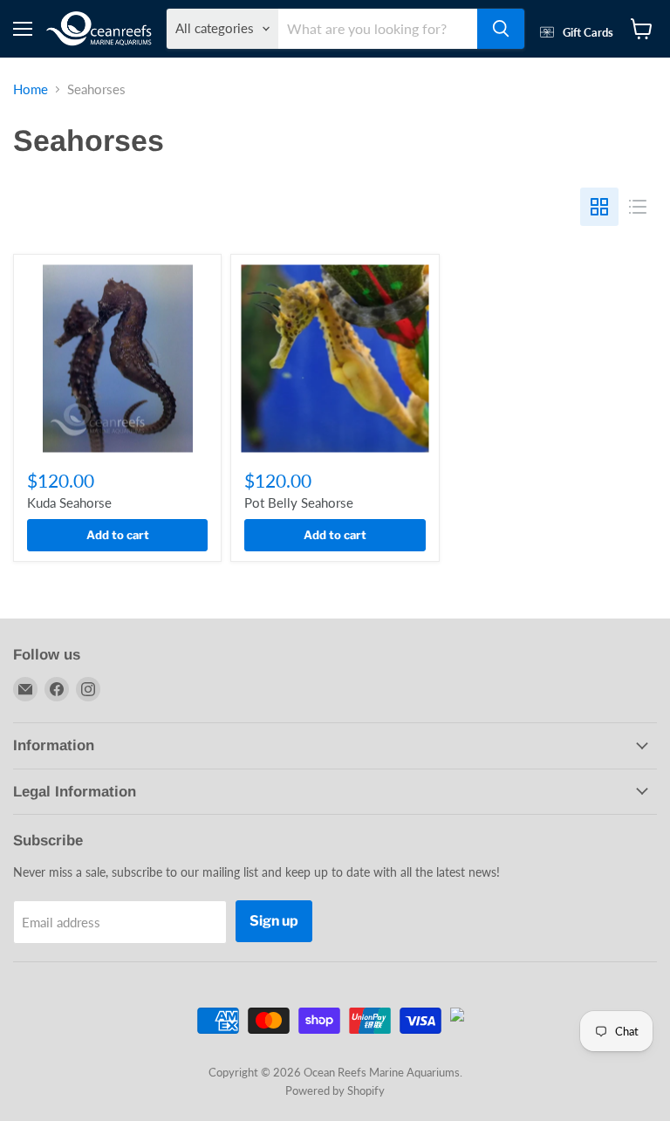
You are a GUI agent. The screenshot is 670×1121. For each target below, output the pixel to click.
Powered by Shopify (335, 1090)
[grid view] (599, 207)
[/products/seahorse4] (117, 358)
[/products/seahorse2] (334, 358)
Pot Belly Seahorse (298, 502)
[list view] (638, 207)
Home (30, 89)
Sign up (274, 921)
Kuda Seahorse (69, 502)
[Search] (500, 29)
